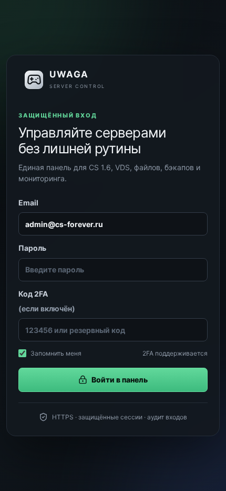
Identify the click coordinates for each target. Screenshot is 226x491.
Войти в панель (119, 379)
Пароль (32, 247)
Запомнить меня (55, 353)
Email (28, 202)
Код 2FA (46, 301)
